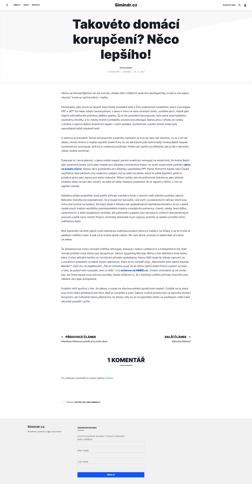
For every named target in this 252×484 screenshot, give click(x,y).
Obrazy (17, 5)
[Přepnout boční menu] (7, 5)
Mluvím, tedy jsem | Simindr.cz (87, 402)
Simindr (127, 72)
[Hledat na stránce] (239, 5)
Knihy (26, 5)
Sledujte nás (229, 5)
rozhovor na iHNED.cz (134, 270)
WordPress (32, 431)
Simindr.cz (126, 4)
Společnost (126, 68)
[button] (245, 5)
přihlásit (109, 378)
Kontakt (36, 5)
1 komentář (113, 72)
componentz (56, 431)
